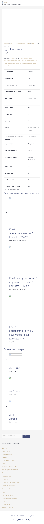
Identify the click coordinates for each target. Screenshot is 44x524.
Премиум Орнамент (8, 485)
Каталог (13, 43)
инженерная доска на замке (16, 63)
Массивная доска (7, 495)
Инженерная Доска (23, 43)
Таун (3, 492)
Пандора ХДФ (6, 476)
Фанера (4, 457)
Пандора (5, 473)
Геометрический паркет (10, 498)
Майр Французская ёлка (10, 469)
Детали (10, 66)
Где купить (30, 516)
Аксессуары (6, 451)
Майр (33, 43)
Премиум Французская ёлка (11, 489)
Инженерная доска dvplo (12, 60)
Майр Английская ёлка (9, 466)
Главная (6, 43)
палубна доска (31, 63)
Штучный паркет (7, 504)
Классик (4, 501)
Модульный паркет (8, 507)
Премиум (5, 479)
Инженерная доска (26, 58)
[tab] (24, 66)
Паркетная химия (8, 454)
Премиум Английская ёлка (11, 482)
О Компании (21, 516)
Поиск (25, 436)
